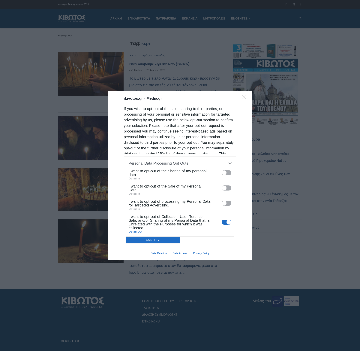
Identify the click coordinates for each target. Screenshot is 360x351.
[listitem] (180, 163)
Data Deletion (159, 253)
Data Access (180, 253)
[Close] (244, 98)
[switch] (226, 172)
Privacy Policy (201, 253)
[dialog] (180, 175)
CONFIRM (153, 239)
